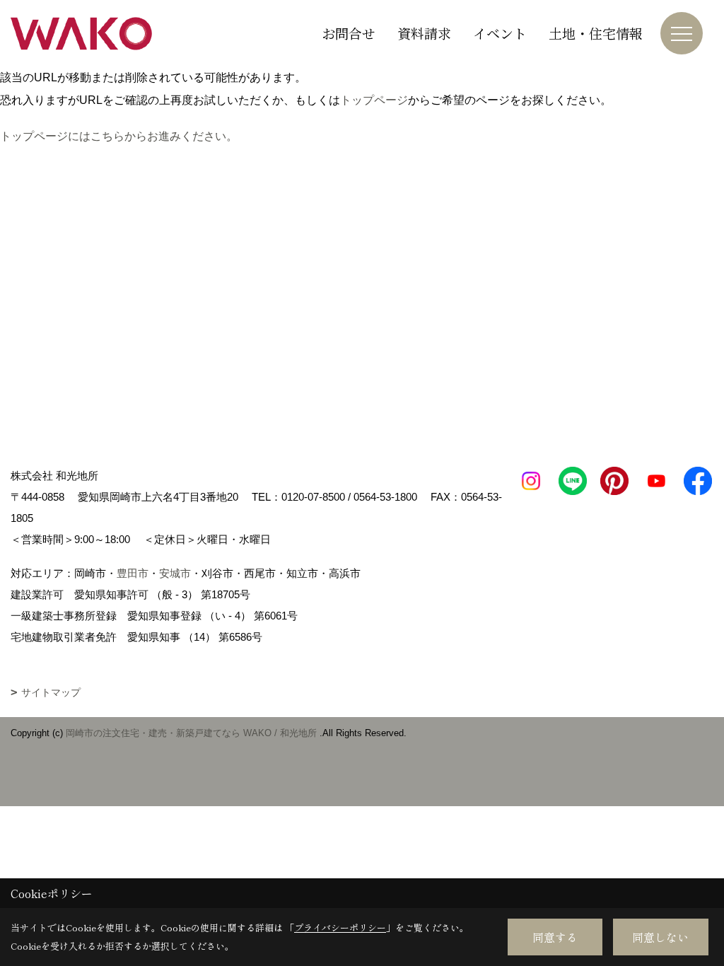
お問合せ (348, 32)
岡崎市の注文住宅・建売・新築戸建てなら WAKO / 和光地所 (191, 733)
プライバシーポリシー (340, 927)
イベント (500, 32)
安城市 (175, 573)
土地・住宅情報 (596, 32)
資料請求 (424, 32)
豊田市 (132, 573)
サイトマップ (51, 692)
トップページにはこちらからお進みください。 (119, 136)
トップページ (374, 100)
